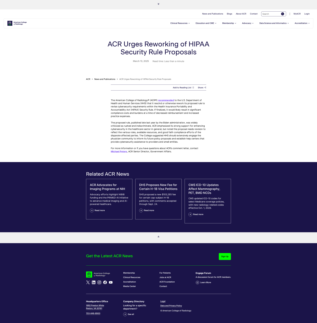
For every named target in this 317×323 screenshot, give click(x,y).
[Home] (17, 23)
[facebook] (105, 282)
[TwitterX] (88, 282)
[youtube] (111, 282)
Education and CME (205, 23)
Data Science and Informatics (273, 23)
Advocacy (246, 23)
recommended (166, 100)
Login (307, 14)
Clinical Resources (178, 23)
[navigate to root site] (102, 274)
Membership (228, 23)
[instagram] (99, 282)
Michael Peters (119, 151)
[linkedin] (93, 282)
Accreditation (301, 23)
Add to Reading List (182, 87)
